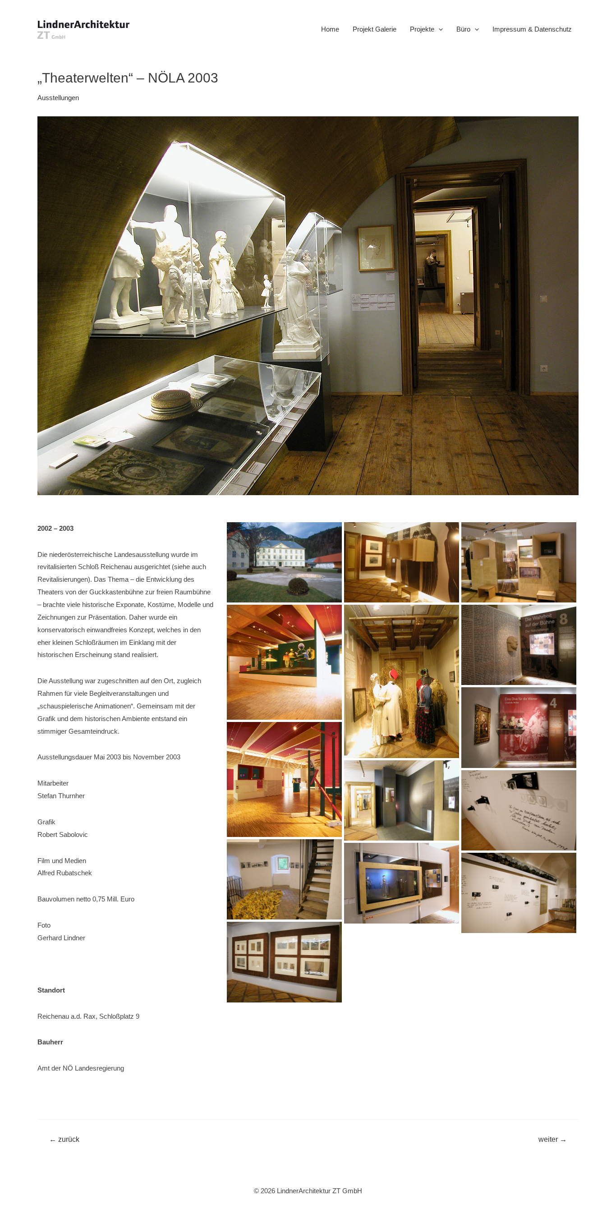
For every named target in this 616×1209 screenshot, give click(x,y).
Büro (463, 29)
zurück (64, 1139)
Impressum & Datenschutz (532, 29)
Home (330, 29)
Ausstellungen (58, 97)
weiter (552, 1139)
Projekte (422, 29)
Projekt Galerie (374, 29)
